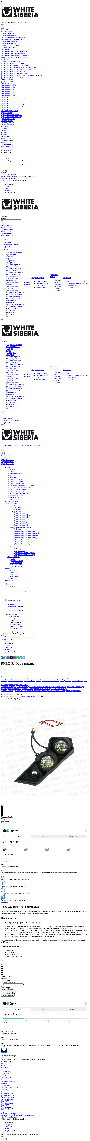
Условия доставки (7, 1095)
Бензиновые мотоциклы (54, 681)
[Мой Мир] (8, 657)
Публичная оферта (8, 1081)
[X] (11, 657)
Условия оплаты (7, 1093)
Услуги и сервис (16, 507)
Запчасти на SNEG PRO (35, 697)
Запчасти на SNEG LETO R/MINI (13, 697)
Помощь (4, 1089)
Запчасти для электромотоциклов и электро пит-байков (37, 691)
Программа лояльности (9, 1087)
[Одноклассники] (5, 657)
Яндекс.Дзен (10, 192)
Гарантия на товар (8, 1097)
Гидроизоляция (19, 513)
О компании (5, 1071)
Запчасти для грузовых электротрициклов (42, 689)
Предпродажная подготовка (24, 531)
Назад (14, 469)
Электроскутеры (7, 679)
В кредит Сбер (10, 993)
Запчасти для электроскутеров (69, 691)
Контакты (4, 1075)
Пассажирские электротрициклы (54, 679)
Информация (6, 1077)
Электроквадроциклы (22, 681)
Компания (13, 573)
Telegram (8, 186)
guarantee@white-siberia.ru (10, 175)
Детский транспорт (71, 681)
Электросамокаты (20, 679)
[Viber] (14, 657)
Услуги (3, 1065)
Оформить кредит (8, 995)
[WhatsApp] (17, 657)
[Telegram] (23, 657)
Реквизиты (5, 1073)
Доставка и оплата (16, 561)
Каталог (13, 471)
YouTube (8, 188)
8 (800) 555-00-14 (7, 137)
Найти (4, 1139)
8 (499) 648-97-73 (7, 145)
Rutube (7, 190)
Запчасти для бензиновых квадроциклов (59, 687)
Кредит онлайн (19, 551)
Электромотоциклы (38, 681)
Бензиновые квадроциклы (11, 687)
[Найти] (2, 27)
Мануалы (4, 1083)
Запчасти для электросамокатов (32, 687)
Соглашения (5, 1085)
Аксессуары (82, 681)
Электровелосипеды (34, 679)
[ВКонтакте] (2, 657)
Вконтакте (9, 184)
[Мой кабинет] (2, 416)
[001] (45, 795)
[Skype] (20, 657)
